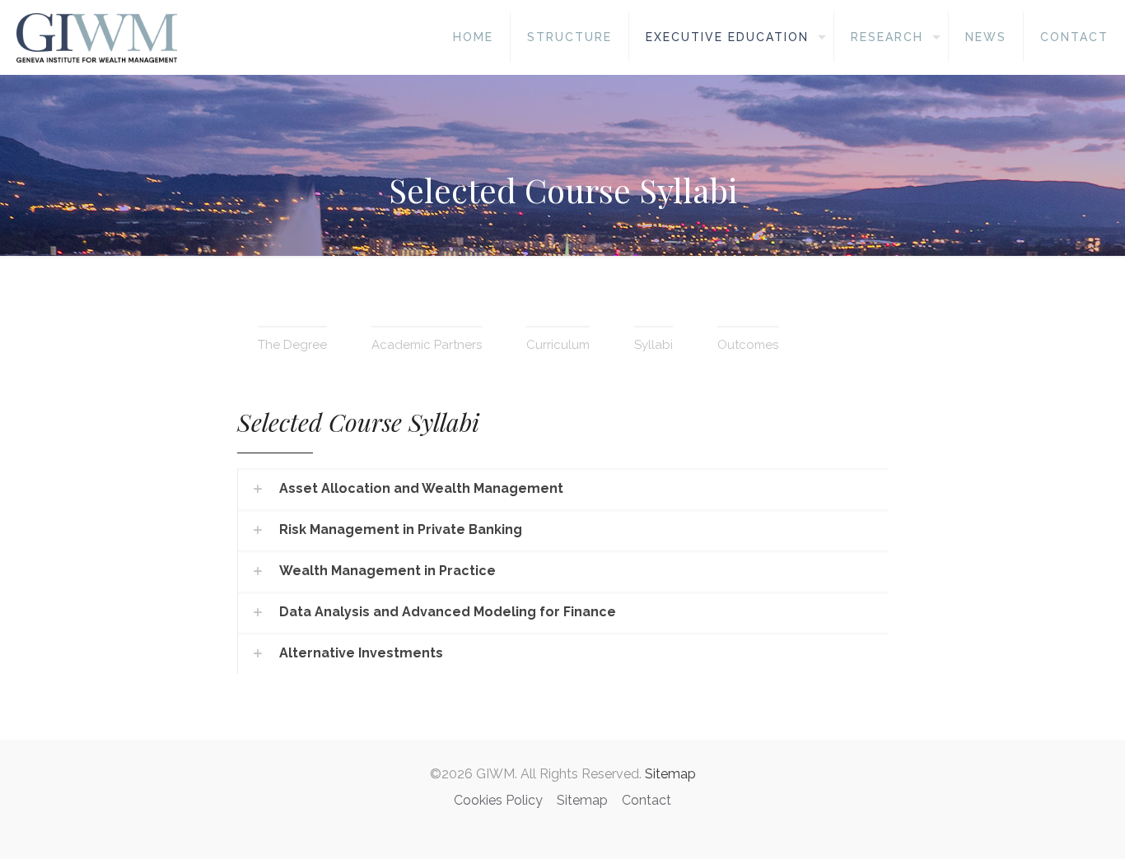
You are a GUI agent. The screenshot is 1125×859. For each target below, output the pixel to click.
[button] (562, 488)
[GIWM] (96, 37)
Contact (646, 800)
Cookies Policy (498, 800)
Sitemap (670, 774)
